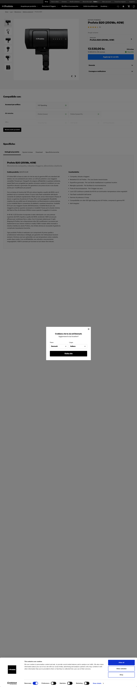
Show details (97, 683)
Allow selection (121, 668)
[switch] (53, 683)
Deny (121, 675)
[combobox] (59, 346)
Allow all (121, 662)
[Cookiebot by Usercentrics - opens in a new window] (12, 683)
